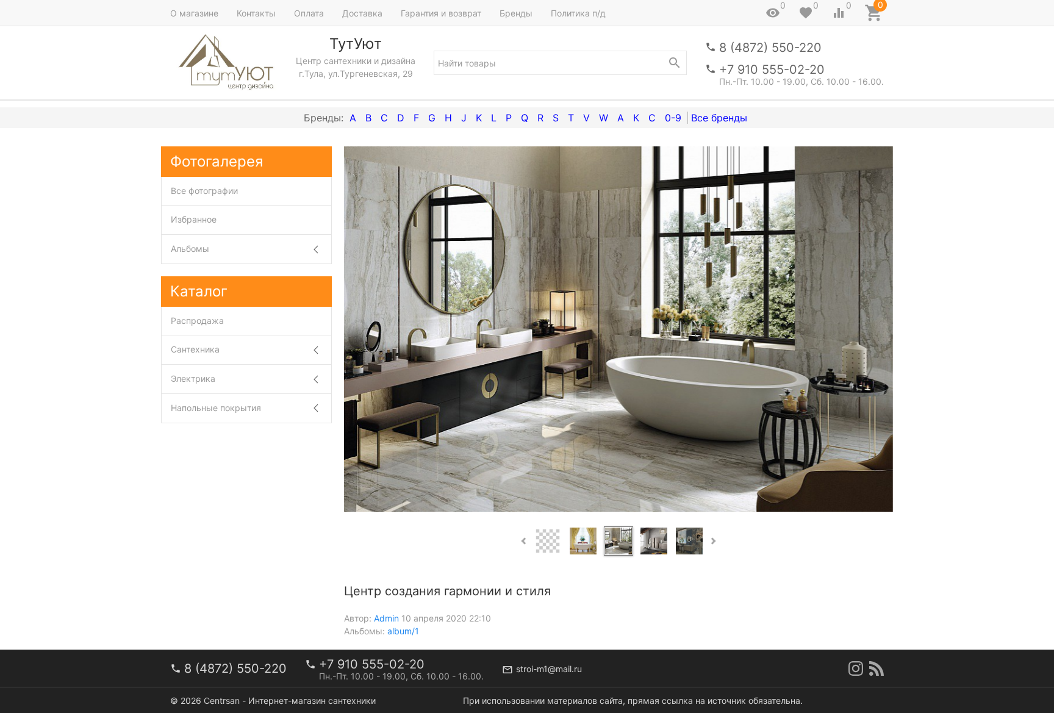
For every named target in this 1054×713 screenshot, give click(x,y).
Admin (386, 618)
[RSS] (876, 668)
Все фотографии (204, 190)
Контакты (256, 13)
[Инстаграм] (855, 668)
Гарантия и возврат (441, 13)
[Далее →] (618, 328)
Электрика (193, 378)
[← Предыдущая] (357, 329)
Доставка (362, 13)
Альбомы (190, 248)
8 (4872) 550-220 (770, 47)
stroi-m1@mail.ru (549, 669)
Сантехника (195, 349)
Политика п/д (578, 13)
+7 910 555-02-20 (772, 69)
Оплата (309, 13)
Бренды (516, 13)
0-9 (673, 118)
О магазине (194, 13)
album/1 (403, 631)
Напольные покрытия (216, 408)
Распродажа (197, 320)
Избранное (194, 219)
